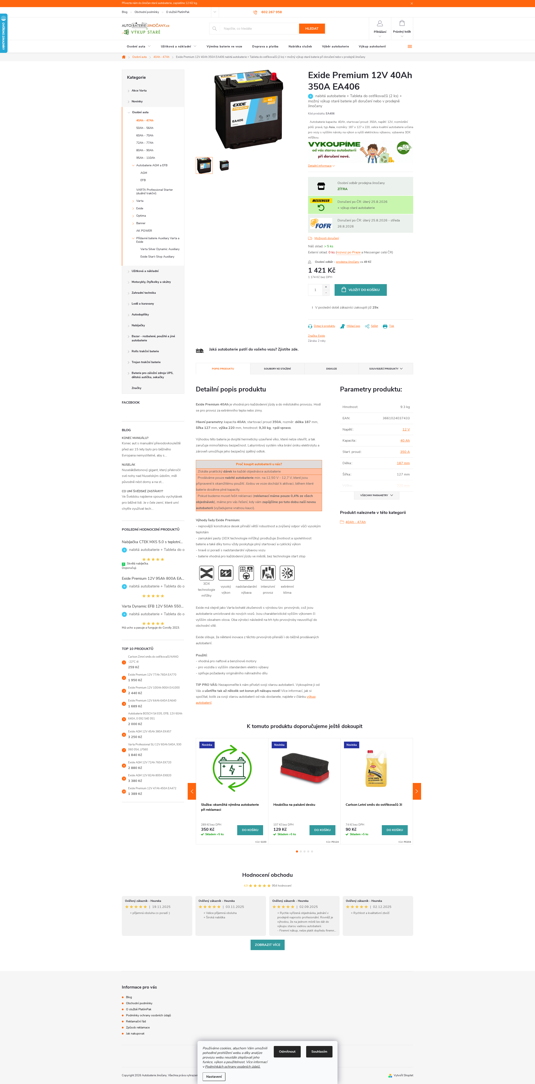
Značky (136, 388)
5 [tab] (312, 851)
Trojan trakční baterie (146, 362)
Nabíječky (138, 325)
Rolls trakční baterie (145, 351)
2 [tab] (301, 851)
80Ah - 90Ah (144, 150)
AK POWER (144, 231)
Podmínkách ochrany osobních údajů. (232, 1066)
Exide (139, 208)
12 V (406, 429)
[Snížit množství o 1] (325, 293)
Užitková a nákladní (145, 271)
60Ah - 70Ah (144, 135)
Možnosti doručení (327, 238)
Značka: (316, 336)
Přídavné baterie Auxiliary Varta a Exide (157, 240)
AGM (143, 173)
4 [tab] (308, 851)
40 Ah (405, 440)
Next (417, 791)
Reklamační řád (136, 1021)
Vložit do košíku (364, 290)
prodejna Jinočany (347, 262)
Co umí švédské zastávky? (142, 491)
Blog (124, 12)
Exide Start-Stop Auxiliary (157, 257)
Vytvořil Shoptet (403, 1075)
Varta (139, 201)
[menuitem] (139, 46)
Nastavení (214, 1076)
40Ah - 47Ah (144, 120)
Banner (140, 223)
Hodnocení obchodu (267, 875)
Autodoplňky (140, 314)
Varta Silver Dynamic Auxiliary (160, 249)
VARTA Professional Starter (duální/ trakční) (154, 191)
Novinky (137, 101)
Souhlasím (319, 1051)
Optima (141, 216)
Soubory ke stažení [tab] (277, 368)
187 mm (403, 463)
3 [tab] (304, 851)
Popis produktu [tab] (223, 368)
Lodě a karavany (143, 304)
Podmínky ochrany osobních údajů (148, 1015)
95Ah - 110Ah (145, 158)
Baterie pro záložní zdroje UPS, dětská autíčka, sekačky (152, 375)
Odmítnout (287, 1051)
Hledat (311, 28)
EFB (143, 180)
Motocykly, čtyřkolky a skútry (151, 282)
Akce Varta (139, 91)
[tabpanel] (232, 791)
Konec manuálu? (135, 438)
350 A (405, 452)
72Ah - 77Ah (144, 143)
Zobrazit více (267, 945)
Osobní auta (140, 112)
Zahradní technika (144, 293)
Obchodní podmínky (147, 12)
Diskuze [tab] (331, 368)
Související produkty (383, 368)
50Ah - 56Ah (144, 128)
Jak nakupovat (135, 1034)
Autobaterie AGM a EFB (151, 165)
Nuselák (128, 465)
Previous (192, 791)
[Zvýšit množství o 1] (325, 287)
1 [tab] (297, 851)
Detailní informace (319, 166)
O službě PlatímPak (178, 12)
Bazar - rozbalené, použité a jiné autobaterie (153, 338)
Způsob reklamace (138, 1027)
